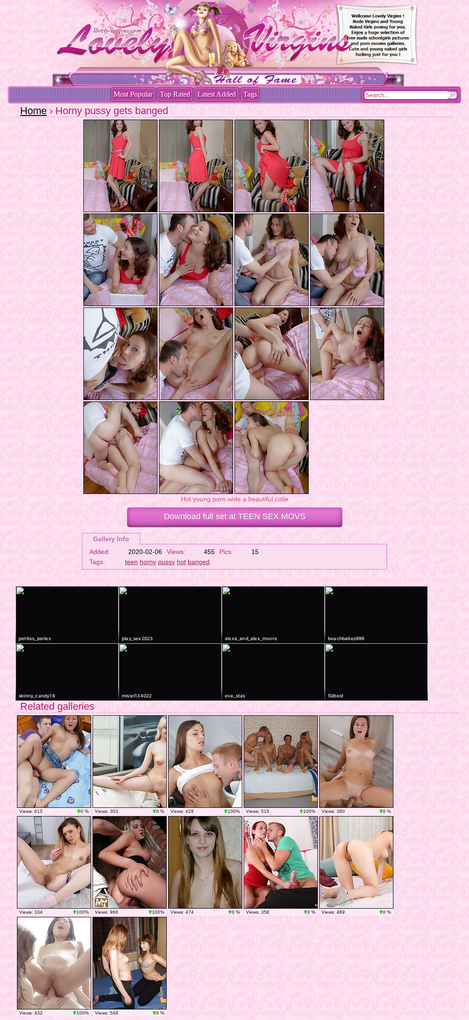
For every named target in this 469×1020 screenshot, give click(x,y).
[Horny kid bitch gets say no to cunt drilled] (54, 761)
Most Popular (133, 94)
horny (148, 561)
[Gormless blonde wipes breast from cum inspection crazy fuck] (130, 862)
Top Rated (175, 94)
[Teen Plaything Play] (356, 862)
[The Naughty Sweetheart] (54, 862)
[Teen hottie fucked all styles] (281, 862)
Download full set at (234, 516)
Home (33, 110)
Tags (250, 94)
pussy (166, 561)
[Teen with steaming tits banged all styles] (356, 761)
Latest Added (216, 94)
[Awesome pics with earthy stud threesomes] (205, 862)
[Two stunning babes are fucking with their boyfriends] (130, 963)
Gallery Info (111, 539)
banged (199, 561)
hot (181, 561)
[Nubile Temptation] (130, 761)
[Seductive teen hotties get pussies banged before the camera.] (281, 761)
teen (131, 561)
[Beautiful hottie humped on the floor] (205, 761)
